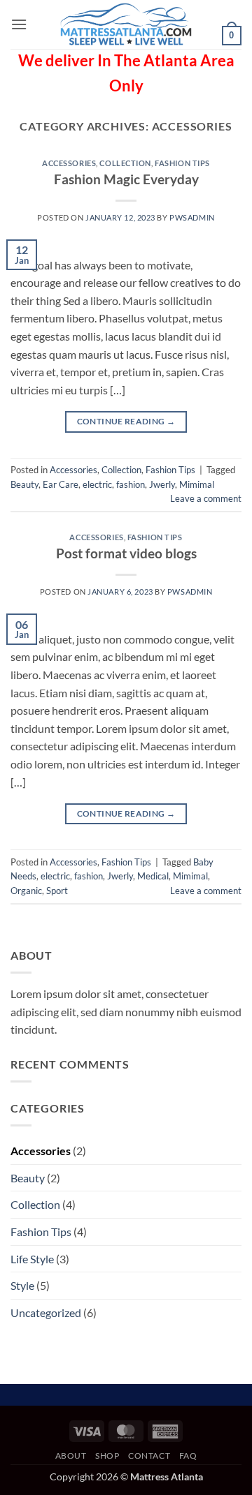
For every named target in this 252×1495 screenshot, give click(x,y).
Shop (107, 1455)
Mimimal (196, 484)
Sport (57, 890)
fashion (130, 484)
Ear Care (60, 484)
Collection (125, 163)
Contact (149, 1455)
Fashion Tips (182, 163)
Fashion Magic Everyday (126, 179)
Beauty (24, 484)
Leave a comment (205, 498)
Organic (26, 890)
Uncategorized (45, 1312)
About (71, 1455)
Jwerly (162, 484)
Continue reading (126, 421)
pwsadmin (191, 217)
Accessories (69, 163)
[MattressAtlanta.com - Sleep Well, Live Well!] (126, 24)
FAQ (188, 1455)
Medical (153, 876)
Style (22, 1285)
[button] (18, 24)
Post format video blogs (126, 553)
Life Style (32, 1258)
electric (97, 484)
